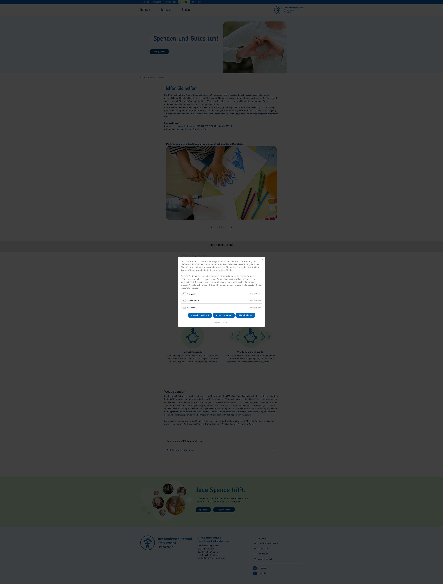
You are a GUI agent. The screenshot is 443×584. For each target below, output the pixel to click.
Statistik (191, 294)
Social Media (193, 300)
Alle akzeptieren (223, 315)
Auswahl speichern (200, 315)
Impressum (216, 322)
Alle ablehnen (245, 315)
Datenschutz (226, 322)
